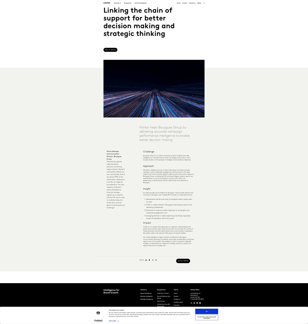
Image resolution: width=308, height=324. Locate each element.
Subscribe (177, 305)
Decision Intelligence (146, 296)
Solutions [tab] (116, 3)
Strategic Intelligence (146, 299)
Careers (184, 3)
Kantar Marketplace (141, 3)
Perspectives (127, 3)
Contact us (192, 3)
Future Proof (160, 301)
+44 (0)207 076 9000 (197, 299)
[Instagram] (191, 303)
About (178, 3)
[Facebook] (194, 303)
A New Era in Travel (162, 293)
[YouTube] (197, 303)
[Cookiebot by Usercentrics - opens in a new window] (98, 321)
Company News (178, 302)
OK (207, 311)
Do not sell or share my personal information (207, 317)
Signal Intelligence (145, 293)
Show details (112, 321)
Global (199, 3)
